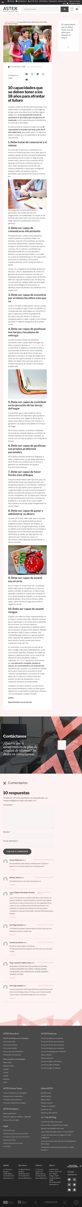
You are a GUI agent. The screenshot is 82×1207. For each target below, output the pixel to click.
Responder (12, 869)
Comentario (8, 805)
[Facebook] (69, 1179)
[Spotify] (74, 1190)
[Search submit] (65, 9)
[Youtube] (69, 1190)
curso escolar (35, 345)
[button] (26, 74)
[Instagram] (69, 1185)
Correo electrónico (11, 841)
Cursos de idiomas (10, 22)
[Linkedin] (74, 1185)
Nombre (7, 832)
